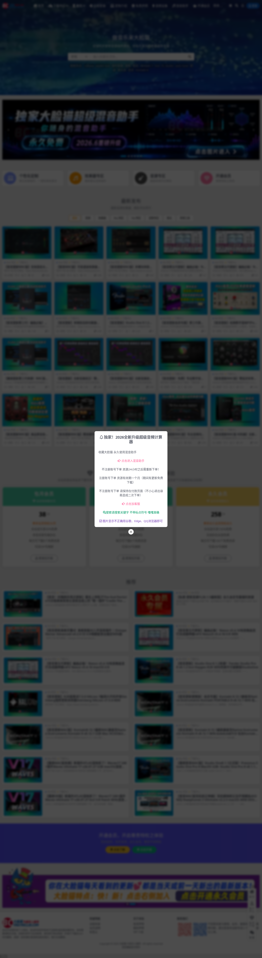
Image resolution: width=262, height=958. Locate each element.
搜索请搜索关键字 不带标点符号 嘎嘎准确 (132, 512)
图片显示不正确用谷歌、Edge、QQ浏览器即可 (133, 521)
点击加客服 (133, 504)
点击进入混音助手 (132, 461)
